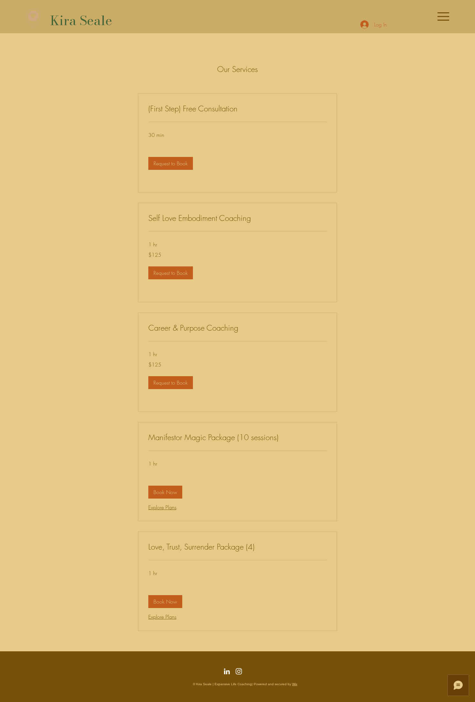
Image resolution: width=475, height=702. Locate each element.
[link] (237, 109)
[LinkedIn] (227, 671)
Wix (294, 684)
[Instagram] (239, 671)
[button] (443, 16)
